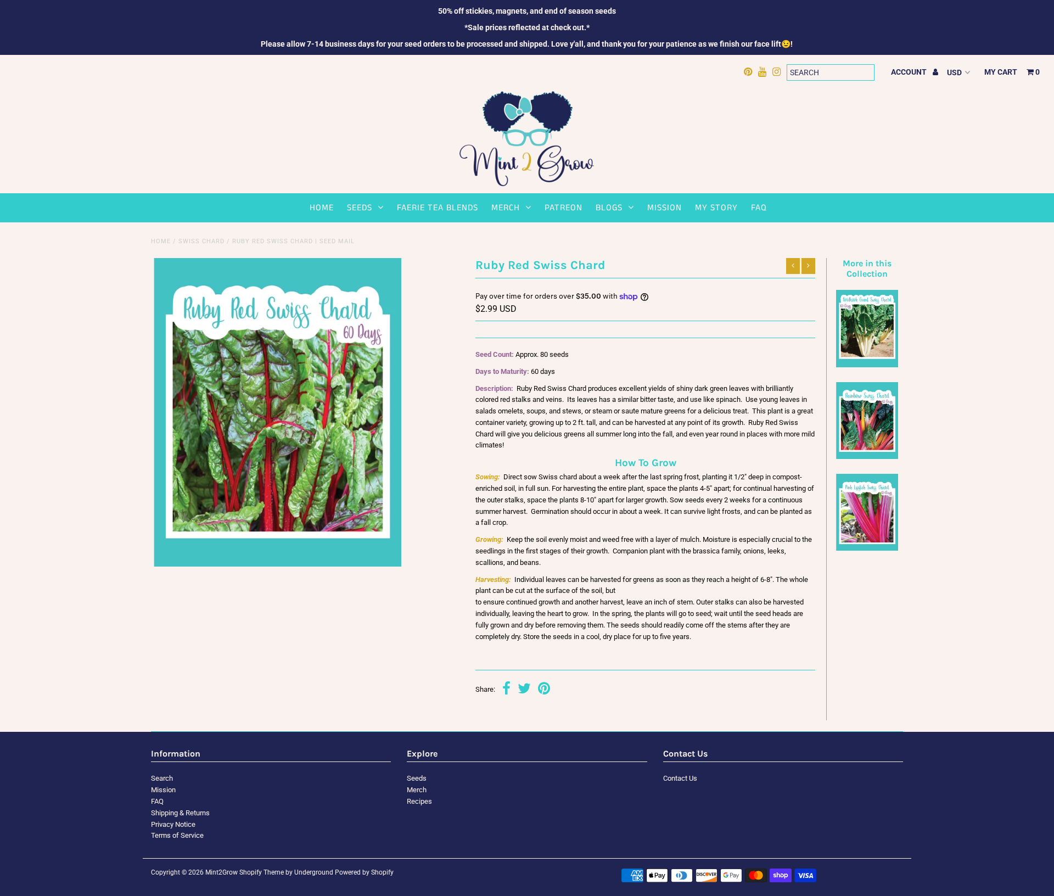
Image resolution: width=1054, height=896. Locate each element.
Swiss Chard (201, 241)
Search (162, 778)
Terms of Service (177, 835)
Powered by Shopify (364, 872)
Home (322, 207)
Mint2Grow (221, 872)
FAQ (759, 207)
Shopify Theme (261, 872)
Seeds (359, 207)
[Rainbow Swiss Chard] (867, 456)
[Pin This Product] (544, 689)
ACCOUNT (909, 72)
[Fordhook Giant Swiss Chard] (867, 365)
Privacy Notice (173, 824)
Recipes (419, 801)
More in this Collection (867, 268)
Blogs (609, 207)
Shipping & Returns (180, 813)
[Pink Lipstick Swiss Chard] (867, 548)
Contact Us (680, 778)
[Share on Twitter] (524, 689)
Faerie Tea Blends (437, 207)
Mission (664, 207)
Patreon (563, 207)
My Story (716, 207)
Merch (505, 207)
